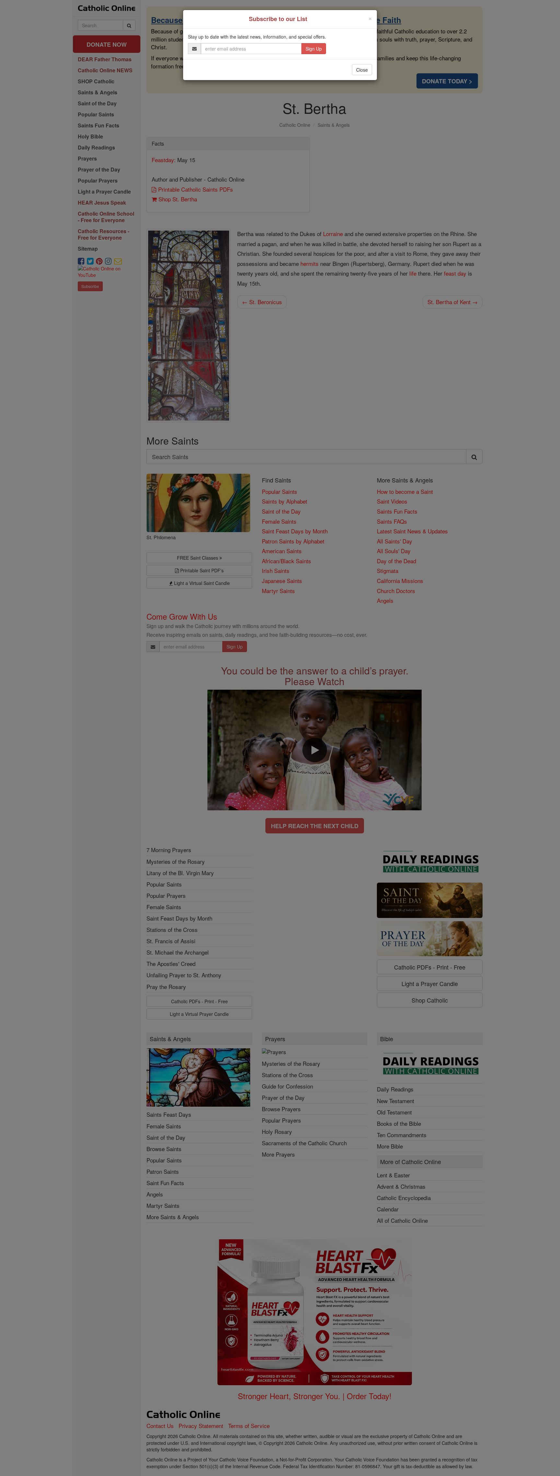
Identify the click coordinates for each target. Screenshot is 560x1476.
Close (362, 69)
